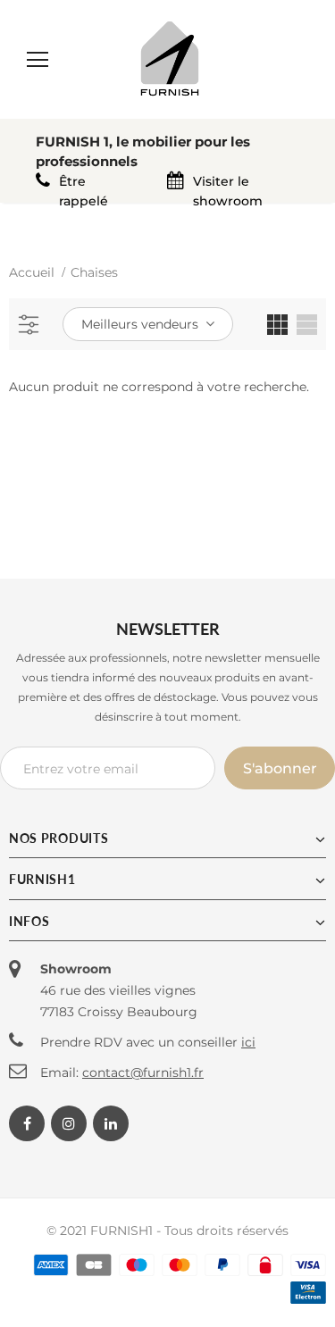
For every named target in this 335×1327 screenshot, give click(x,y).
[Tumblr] (111, 1123)
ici (248, 1042)
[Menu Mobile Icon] (37, 60)
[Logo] (169, 58)
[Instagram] (69, 1123)
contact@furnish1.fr (143, 1072)
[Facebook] (27, 1123)
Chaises (94, 272)
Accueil (31, 272)
